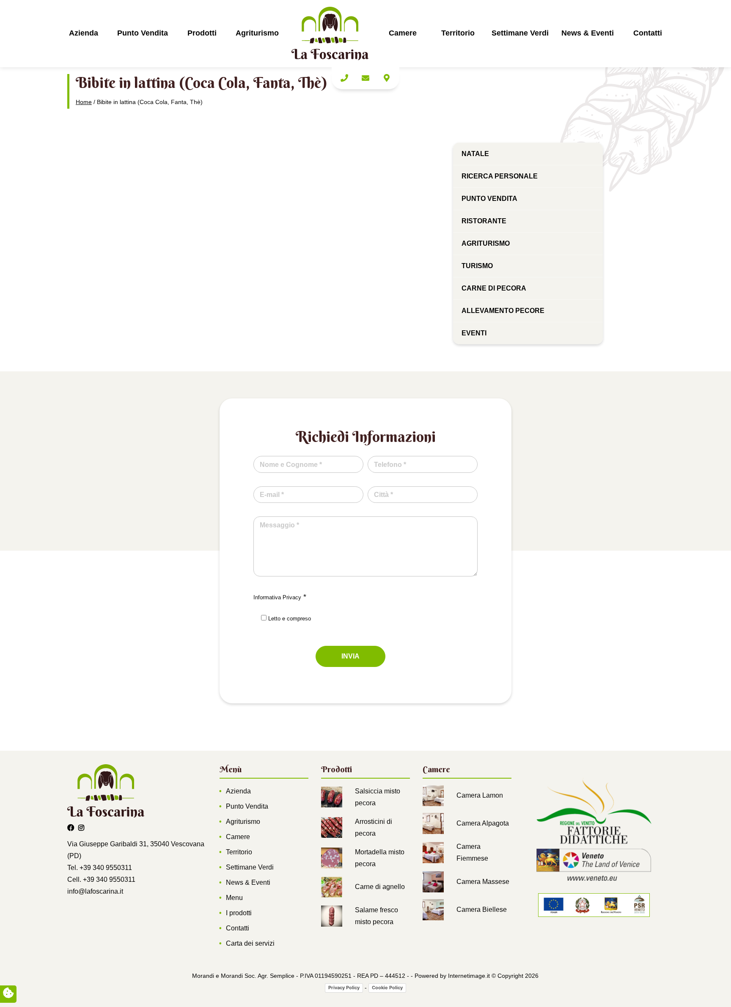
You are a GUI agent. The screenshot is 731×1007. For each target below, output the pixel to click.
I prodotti (239, 912)
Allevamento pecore (503, 310)
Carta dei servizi (250, 943)
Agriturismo (257, 33)
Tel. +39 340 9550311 (99, 867)
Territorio (458, 33)
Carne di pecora (494, 288)
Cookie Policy (387, 988)
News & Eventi (587, 33)
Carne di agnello (380, 886)
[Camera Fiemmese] (433, 852)
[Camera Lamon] (433, 795)
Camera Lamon (479, 795)
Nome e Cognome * (291, 464)
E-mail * (272, 494)
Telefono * (390, 464)
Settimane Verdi (520, 33)
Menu (234, 897)
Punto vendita (489, 198)
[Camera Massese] (433, 881)
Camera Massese (482, 881)
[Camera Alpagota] (433, 823)
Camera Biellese (481, 909)
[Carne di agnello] (331, 886)
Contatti (647, 33)
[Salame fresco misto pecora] (331, 915)
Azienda (83, 33)
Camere (403, 33)
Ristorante (484, 221)
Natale (475, 153)
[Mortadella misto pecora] (331, 857)
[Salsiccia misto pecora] (331, 796)
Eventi (474, 333)
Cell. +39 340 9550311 (101, 879)
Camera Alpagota (482, 823)
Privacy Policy (344, 988)
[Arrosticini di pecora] (331, 827)
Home (84, 102)
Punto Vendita (142, 33)
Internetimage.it (469, 975)
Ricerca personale (500, 176)
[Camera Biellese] (433, 909)
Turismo (477, 265)
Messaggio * (279, 525)
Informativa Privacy (277, 597)
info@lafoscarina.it (95, 891)
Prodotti (202, 33)
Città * (383, 494)
